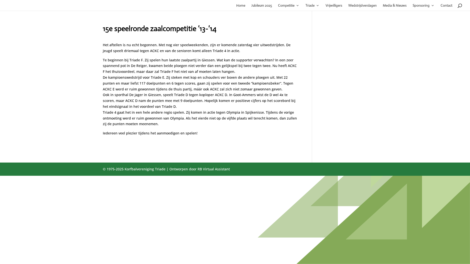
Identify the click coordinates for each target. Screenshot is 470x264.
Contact (446, 6)
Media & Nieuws (395, 6)
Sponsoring (421, 6)
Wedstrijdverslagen (362, 6)
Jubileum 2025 (261, 6)
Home (240, 6)
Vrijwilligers (334, 6)
